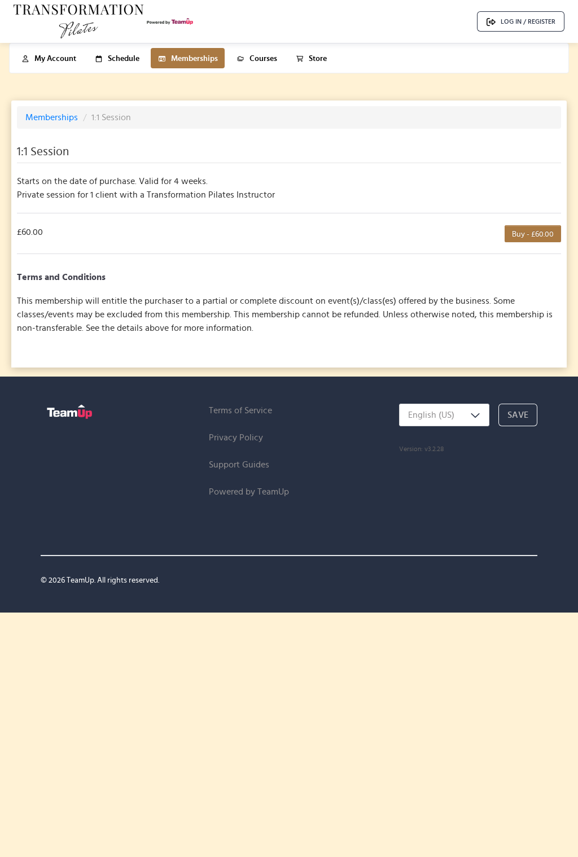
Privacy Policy (236, 437)
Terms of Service (240, 410)
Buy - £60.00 (533, 234)
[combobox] (444, 415)
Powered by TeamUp (249, 491)
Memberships (52, 117)
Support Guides (239, 464)
